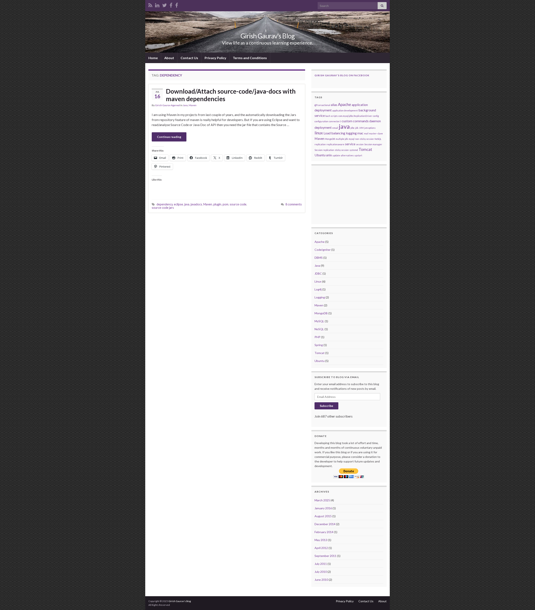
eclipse (178, 204)
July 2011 (321, 563)
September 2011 (325, 556)
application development (345, 110)
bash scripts (331, 116)
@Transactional (322, 105)
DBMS (319, 257)
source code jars (163, 207)
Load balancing (334, 133)
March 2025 (322, 500)
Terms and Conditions (250, 58)
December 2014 (325, 524)
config (376, 116)
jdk (356, 127)
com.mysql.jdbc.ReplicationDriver (355, 116)
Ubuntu (320, 155)
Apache (344, 104)
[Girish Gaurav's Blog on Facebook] (176, 4)
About (169, 58)
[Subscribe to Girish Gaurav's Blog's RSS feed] (150, 4)
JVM (361, 127)
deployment (323, 127)
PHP (317, 337)
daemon (375, 121)
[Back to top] (525, 600)
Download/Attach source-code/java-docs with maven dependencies (231, 94)
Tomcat (365, 149)
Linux (318, 281)
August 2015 (323, 516)
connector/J (335, 121)
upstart (358, 155)
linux (319, 132)
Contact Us (189, 58)
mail (366, 133)
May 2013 (321, 540)
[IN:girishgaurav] (157, 4)
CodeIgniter (323, 249)
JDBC (318, 273)
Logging (320, 297)
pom (225, 204)
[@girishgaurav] (164, 4)
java (186, 204)
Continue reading (169, 137)
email (335, 127)
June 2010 (321, 579)
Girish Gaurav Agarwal (167, 105)
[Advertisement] (226, 247)
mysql (351, 139)
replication (320, 144)
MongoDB (330, 139)
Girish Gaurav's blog (179, 601)
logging (351, 133)
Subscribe (326, 406)
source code (238, 204)
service (350, 144)
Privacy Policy (215, 58)
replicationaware (335, 144)
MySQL (319, 321)
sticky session (342, 150)
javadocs (196, 204)
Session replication (324, 150)
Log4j (318, 289)
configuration (321, 121)
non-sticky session (364, 139)
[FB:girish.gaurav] (170, 4)
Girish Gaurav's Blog (268, 36)
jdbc (352, 127)
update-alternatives (343, 155)
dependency (165, 204)
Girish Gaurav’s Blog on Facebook (342, 75)
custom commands (355, 121)
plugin (217, 204)
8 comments (293, 204)
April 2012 (321, 548)
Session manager (373, 144)
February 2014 (324, 532)
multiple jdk (342, 139)
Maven (192, 105)
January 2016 (323, 508)
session (360, 144)
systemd (353, 150)
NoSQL (377, 139)
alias (334, 105)
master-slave (376, 133)
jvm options (370, 127)
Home (153, 58)
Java (185, 105)
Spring (319, 345)
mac (360, 133)
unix (329, 155)
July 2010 (321, 571)
